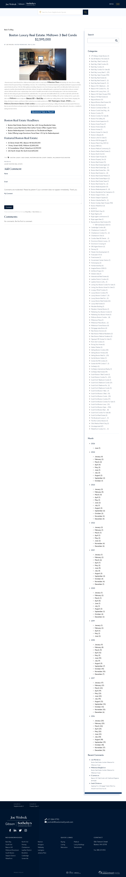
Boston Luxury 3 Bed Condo (19, 157)
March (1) (98, 533)
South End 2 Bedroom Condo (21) (101, 383)
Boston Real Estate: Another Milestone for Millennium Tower (102, 763)
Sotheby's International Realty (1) (101, 369)
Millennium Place (53, 82)
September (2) (100, 478)
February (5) (99, 492)
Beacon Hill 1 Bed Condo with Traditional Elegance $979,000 (105, 779)
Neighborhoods (18, 806)
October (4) (99, 579)
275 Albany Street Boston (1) (100, 56)
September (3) (100, 576)
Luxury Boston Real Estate (13, 164)
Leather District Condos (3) (99, 279)
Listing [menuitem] (63, 844)
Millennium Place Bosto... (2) (100, 323)
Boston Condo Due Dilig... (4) (100, 110)
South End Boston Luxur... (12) (100, 404)
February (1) (99, 530)
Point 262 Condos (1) (97, 342)
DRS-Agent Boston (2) (98, 246)
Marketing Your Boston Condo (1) (101, 312)
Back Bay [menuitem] (8, 842)
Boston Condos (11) (97, 113)
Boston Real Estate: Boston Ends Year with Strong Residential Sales (32, 125)
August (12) (99, 701)
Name (6, 173)
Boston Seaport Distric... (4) (99, 195)
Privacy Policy (28, 211)
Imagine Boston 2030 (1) (98, 268)
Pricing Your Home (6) (98, 344)
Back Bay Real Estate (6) (98, 78)
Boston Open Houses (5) (98, 157)
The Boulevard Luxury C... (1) (100, 418)
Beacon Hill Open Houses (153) (101, 94)
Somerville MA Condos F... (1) (100, 363)
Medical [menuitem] (76, 842)
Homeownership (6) (97, 266)
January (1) (99, 554)
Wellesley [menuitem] (41, 847)
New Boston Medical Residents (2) (102, 334)
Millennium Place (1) (97, 320)
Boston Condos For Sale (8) (99, 116)
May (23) (98, 693)
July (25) (98, 737)
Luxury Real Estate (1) (98, 304)
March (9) (98, 650)
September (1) (100, 611)
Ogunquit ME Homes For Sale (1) (101, 339)
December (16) (100, 750)
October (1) (99, 481)
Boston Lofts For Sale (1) (98, 138)
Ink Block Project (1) (97, 271)
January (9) (99, 644)
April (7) (98, 563)
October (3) (99, 513)
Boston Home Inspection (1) (99, 121)
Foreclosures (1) (96, 257)
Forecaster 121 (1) (96, 255)
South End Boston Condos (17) (100, 399)
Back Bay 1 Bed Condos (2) (99, 61)
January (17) (99, 682)
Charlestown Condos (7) (98, 230)
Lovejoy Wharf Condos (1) (99, 290)
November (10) (100, 671)
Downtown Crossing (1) (98, 244)
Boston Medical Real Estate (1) (100, 151)
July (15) (98, 699)
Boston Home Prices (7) (98, 124)
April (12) (98, 653)
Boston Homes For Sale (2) (99, 132)
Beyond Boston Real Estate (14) (101, 102)
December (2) (100, 617)
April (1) (97, 497)
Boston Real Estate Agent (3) (100, 165)
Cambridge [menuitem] (25, 856)
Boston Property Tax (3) (98, 159)
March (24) (99, 726)
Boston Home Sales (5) (98, 127)
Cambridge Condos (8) (98, 227)
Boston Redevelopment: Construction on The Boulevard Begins (30, 130)
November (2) (100, 516)
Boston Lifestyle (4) (97, 135)
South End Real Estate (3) (99, 415)
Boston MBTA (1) (96, 146)
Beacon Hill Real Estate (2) (99, 97)
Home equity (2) (96, 263)
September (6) (100, 511)
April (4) (98, 464)
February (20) (100, 723)
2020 (93, 588)
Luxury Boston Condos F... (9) (100, 295)
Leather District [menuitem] (27, 850)
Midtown (13, 98)
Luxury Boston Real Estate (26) (101, 301)
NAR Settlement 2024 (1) (102, 225)
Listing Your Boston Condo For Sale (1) (103, 285)
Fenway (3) (94, 249)
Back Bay (40, 98)
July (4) (97, 571)
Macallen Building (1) (97, 306)
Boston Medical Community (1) (100, 148)
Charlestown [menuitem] (26, 847)
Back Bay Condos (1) (97, 67)
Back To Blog (8, 30)
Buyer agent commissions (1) (100, 216)
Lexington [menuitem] (41, 850)
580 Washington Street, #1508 (59, 101)
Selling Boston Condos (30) (99, 350)
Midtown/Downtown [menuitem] (12, 850)
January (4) (99, 456)
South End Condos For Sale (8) (101, 413)
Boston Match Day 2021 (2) (99, 143)
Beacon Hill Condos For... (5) (100, 89)
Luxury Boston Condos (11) (99, 293)
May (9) (97, 655)
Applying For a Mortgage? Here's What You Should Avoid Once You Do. (103, 787)
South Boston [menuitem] (10, 853)
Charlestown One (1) (97, 236)
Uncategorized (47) (97, 426)
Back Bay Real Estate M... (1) (100, 83)
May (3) (97, 467)
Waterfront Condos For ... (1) (100, 429)
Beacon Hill (30, 98)
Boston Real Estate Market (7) (100, 176)
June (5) (98, 568)
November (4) (100, 543)
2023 (93, 485)
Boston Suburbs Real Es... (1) (100, 200)
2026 (93, 443)
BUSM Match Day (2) (97, 211)
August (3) (98, 508)
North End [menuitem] (25, 842)
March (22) (99, 688)
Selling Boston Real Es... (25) (100, 355)
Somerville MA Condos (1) (99, 361)
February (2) (99, 459)
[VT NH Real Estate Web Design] (101, 872)
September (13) (100, 704)
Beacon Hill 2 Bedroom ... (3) (100, 86)
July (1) (97, 505)
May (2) (97, 538)
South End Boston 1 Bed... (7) (100, 391)
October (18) (99, 745)
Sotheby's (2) (95, 366)
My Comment (8, 193)
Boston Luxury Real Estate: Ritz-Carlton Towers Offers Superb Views (32, 128)
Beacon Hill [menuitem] (9, 847)
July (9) (97, 661)
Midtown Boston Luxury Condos (41, 157)
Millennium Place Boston (61, 157)
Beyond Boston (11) (97, 99)
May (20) (98, 731)
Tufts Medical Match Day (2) (100, 423)
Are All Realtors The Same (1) (100, 59)
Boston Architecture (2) (98, 105)
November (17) (100, 747)
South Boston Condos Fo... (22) (101, 377)
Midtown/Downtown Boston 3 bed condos (19, 103)
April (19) (98, 691)
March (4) (98, 462)
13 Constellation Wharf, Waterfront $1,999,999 (24, 148)
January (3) (99, 489)
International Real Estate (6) (100, 276)
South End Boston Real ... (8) (100, 410)
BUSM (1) (94, 208)
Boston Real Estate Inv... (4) (99, 173)
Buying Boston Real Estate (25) (101, 222)
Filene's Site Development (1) (100, 252)
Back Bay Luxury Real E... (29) (100, 72)
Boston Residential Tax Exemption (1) (102, 192)
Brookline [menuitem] (25, 853)
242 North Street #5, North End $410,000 (23, 151)
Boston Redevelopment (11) (99, 187)
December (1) (99, 584)
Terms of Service (36, 211)
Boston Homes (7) (96, 129)
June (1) (97, 448)
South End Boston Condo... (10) (101, 396)
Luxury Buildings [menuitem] (79, 844)
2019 (93, 621)
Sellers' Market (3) (96, 347)
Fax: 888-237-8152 (100, 850)
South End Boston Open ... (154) (101, 407)
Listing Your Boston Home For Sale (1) (103, 287)
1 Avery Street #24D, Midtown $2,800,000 (23, 145)
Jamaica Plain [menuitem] (42, 853)
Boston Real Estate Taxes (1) (100, 181)
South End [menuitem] (9, 844)
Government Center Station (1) (100, 260)
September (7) (100, 666)
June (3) (98, 503)
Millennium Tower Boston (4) (100, 325)
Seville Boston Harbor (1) (99, 358)
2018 (93, 640)
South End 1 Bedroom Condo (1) (101, 380)
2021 (93, 550)
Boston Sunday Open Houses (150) (102, 203)
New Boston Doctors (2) (98, 331)
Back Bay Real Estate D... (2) (100, 80)
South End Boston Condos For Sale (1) (103, 402)
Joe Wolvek (10, 44)
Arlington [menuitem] (41, 844)
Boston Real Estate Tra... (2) (99, 184)
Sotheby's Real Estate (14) (99, 372)
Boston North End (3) (98, 154)
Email (6, 182)
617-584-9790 (53, 819)
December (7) (99, 674)
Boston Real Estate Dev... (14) (100, 170)
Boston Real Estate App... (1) (100, 167)
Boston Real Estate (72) (98, 162)
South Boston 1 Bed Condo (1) (100, 374)
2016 (93, 716)
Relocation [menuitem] (64, 847)
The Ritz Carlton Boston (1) (99, 421)
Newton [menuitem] (40, 842)
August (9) (98, 663)
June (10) (98, 658)
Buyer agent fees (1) (97, 219)
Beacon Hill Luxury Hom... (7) (100, 91)
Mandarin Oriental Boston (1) (100, 309)
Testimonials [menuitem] (78, 847)
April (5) (98, 601)
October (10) (99, 669)
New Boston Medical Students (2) (101, 336)
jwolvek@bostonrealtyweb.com (60, 822)
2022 (93, 523)
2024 (93, 452)
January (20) (99, 721)
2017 (93, 678)
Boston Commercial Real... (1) (100, 108)
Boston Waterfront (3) (98, 206)
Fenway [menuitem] (24, 844)
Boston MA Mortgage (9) (99, 140)
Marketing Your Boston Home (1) (101, 314)
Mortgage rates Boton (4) (99, 328)
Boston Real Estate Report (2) (100, 178)
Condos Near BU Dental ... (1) (100, 238)
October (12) (99, 707)
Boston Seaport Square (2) (99, 197)
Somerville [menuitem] (25, 858)
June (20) (98, 696)
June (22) (98, 734)
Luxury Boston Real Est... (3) (99, 298)
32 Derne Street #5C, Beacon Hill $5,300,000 (24, 143)
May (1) (97, 500)
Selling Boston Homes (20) (99, 353)
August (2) (98, 475)
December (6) (100, 712)
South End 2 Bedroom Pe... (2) (100, 385)
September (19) (100, 742)
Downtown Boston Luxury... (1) (100, 241)
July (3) (97, 473)
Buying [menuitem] (63, 842)
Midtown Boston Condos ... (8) (100, 317)
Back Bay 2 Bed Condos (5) (99, 64)
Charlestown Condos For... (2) (100, 233)
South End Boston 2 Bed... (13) (100, 393)
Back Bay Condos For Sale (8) (100, 69)
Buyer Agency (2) (96, 214)
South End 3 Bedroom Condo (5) (101, 388)
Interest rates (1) (96, 274)
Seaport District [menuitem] (11, 856)
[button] (85, 12)
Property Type (33, 806)
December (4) (100, 519)
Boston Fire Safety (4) (98, 119)
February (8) (99, 647)
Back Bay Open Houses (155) (100, 75)
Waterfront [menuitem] (9, 858)
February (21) (99, 685)
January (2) (99, 527)
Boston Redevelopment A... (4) (100, 189)
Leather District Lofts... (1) (99, 282)
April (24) (98, 729)
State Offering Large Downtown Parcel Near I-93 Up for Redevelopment (33, 133)
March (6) (98, 560)
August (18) (99, 739)
